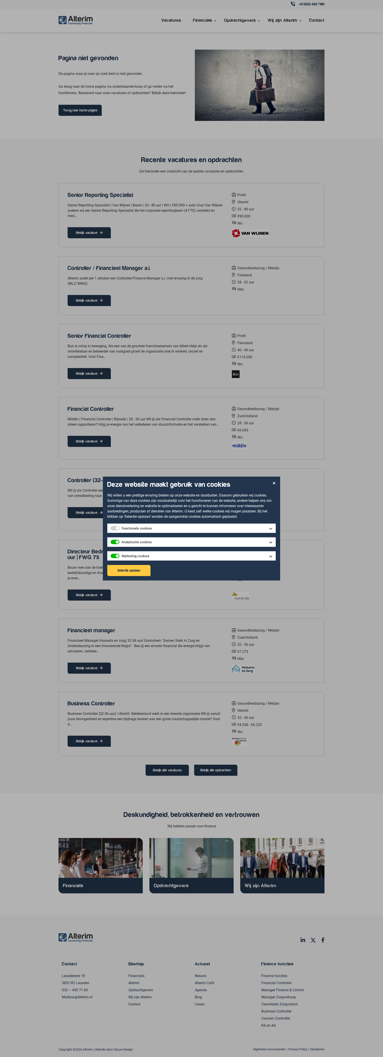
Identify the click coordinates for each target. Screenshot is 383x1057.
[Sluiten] (274, 483)
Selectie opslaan (128, 570)
